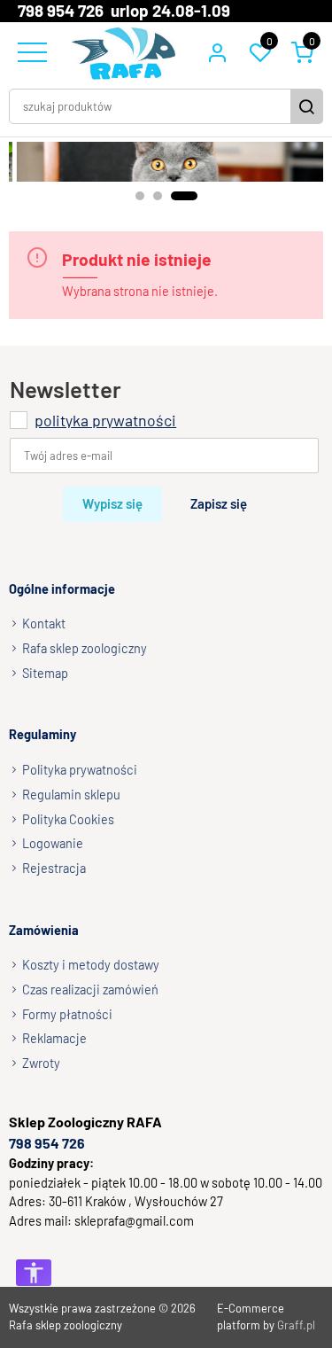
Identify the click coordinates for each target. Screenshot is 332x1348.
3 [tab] (184, 195)
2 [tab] (157, 195)
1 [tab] (139, 195)
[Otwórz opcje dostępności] (33, 1272)
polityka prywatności (105, 420)
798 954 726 (47, 1142)
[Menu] (30, 53)
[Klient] (217, 53)
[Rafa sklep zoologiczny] (124, 53)
